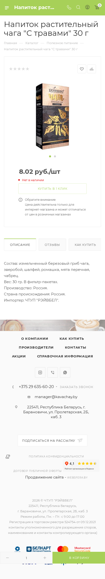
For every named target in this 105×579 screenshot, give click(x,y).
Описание (20, 245)
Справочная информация (65, 356)
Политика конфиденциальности (56, 456)
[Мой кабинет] (87, 7)
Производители (36, 347)
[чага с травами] (52, 116)
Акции (19, 356)
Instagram (40, 372)
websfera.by (77, 477)
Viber (52, 372)
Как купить (85, 245)
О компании (34, 338)
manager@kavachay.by (56, 396)
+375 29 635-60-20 (36, 387)
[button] (50, 156)
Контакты (75, 347)
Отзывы (52, 245)
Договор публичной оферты (37, 471)
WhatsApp (65, 372)
